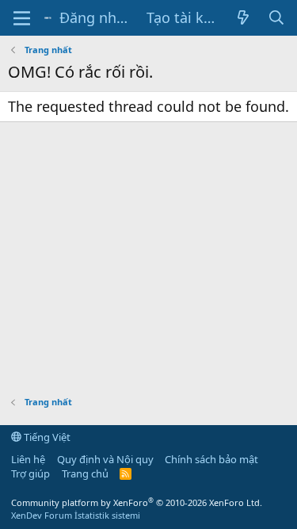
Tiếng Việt (45, 437)
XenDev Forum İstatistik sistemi (75, 515)
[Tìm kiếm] (277, 18)
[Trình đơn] (21, 18)
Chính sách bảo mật (211, 459)
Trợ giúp (30, 473)
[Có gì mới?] (243, 18)
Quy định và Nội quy (105, 459)
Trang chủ (85, 473)
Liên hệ (28, 459)
